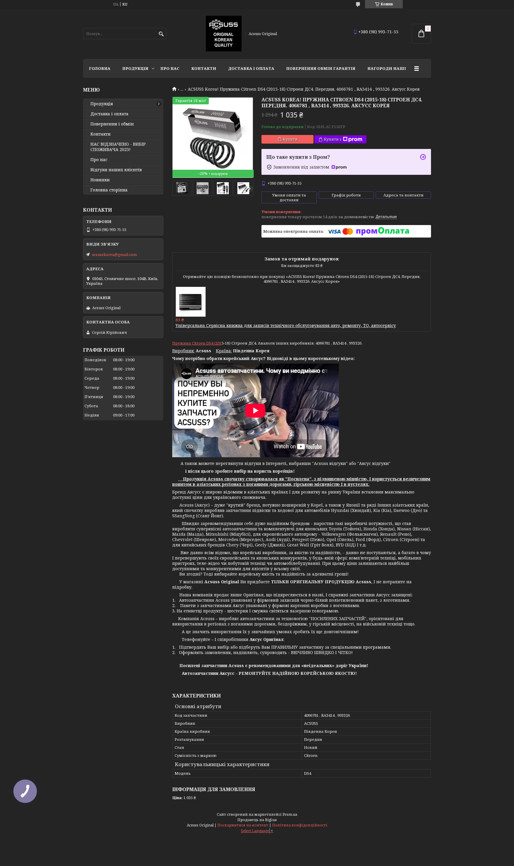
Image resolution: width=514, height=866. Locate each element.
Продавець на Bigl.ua (257, 819)
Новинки (100, 180)
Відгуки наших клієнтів (116, 169)
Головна (99, 68)
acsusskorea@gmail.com (114, 254)
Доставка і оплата (251, 68)
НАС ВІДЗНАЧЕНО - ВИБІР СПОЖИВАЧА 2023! (118, 147)
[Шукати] (161, 34)
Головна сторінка (109, 190)
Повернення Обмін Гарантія (320, 68)
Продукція (135, 68)
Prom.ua (290, 814)
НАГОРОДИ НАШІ (386, 68)
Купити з (332, 139)
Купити (290, 139)
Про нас (169, 68)
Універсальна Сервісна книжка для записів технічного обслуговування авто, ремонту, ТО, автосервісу (285, 325)
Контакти (203, 68)
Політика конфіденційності (299, 825)
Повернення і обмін (112, 124)
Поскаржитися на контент (242, 825)
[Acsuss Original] (224, 33)
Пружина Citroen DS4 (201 (197, 343)
